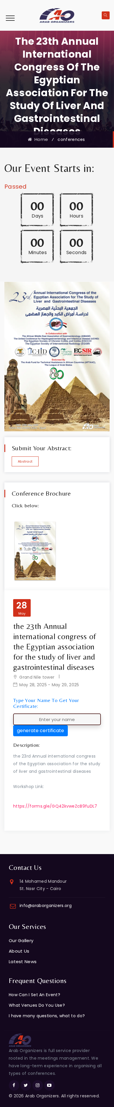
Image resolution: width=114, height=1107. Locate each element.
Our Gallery (21, 940)
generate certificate (40, 730)
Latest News (23, 961)
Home (40, 139)
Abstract (25, 461)
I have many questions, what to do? (47, 1016)
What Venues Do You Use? (37, 1005)
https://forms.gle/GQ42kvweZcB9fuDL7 (55, 806)
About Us (19, 951)
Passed (15, 186)
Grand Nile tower (36, 677)
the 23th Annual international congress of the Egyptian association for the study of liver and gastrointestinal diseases (54, 646)
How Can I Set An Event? (34, 995)
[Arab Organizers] (57, 15)
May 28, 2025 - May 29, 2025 (49, 685)
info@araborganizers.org (46, 905)
